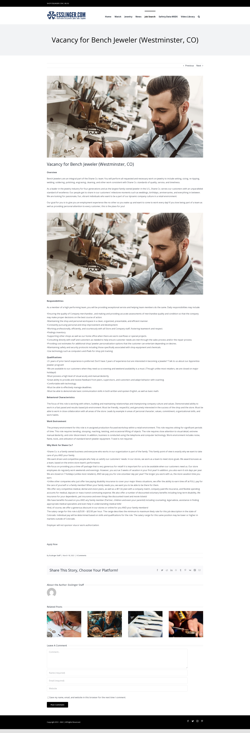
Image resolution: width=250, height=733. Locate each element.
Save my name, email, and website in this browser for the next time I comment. (87, 697)
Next (198, 65)
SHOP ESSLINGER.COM (55, 3)
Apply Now (52, 544)
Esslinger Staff (55, 555)
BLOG (67, 3)
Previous (189, 65)
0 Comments (81, 555)
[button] (199, 16)
